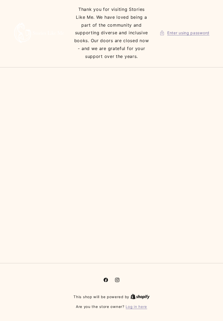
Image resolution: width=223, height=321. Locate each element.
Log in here (136, 306)
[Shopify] (140, 297)
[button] (184, 32)
